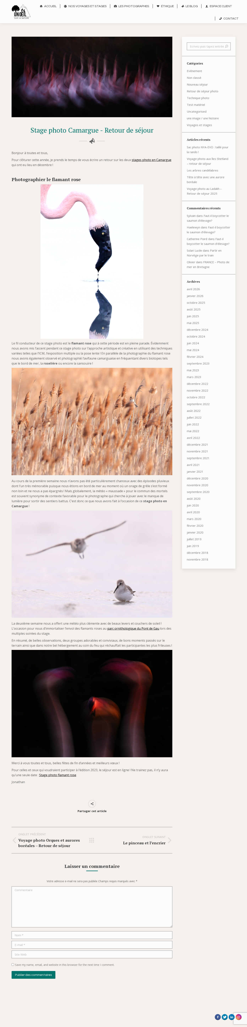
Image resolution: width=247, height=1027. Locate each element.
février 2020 (195, 525)
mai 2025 (193, 323)
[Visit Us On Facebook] (217, 1021)
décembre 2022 (197, 384)
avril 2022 (193, 438)
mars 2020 (194, 519)
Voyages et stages (199, 125)
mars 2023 (194, 377)
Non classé (194, 78)
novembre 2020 (197, 485)
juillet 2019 (194, 539)
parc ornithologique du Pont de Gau (133, 628)
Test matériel (196, 105)
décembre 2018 (197, 553)
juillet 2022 (194, 417)
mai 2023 (193, 370)
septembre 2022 (198, 404)
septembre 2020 (198, 492)
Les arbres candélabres (202, 170)
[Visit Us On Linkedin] (231, 1021)
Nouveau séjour (197, 84)
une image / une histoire (203, 118)
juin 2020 (193, 505)
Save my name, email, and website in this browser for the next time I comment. (64, 965)
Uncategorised (196, 111)
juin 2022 (193, 424)
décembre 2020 (197, 478)
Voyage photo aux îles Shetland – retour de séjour (207, 161)
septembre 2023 (198, 363)
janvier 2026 (195, 296)
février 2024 (195, 357)
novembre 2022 (197, 390)
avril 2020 (193, 512)
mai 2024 (193, 350)
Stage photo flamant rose (57, 775)
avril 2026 (193, 289)
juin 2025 (193, 316)
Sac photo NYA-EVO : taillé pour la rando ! (207, 149)
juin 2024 (193, 343)
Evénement (194, 71)
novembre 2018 (197, 559)
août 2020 (193, 498)
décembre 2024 (197, 330)
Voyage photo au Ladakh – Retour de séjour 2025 (204, 191)
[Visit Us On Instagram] (238, 1021)
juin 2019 (193, 546)
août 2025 (193, 309)
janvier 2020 (195, 532)
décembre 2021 (197, 444)
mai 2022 (193, 431)
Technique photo (198, 98)
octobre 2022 (196, 397)
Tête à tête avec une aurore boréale (205, 179)
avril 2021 (193, 465)
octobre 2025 (196, 302)
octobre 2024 (196, 336)
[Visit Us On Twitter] (224, 1021)
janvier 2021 (195, 471)
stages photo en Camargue (151, 160)
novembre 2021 (197, 451)
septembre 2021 (198, 458)
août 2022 (193, 411)
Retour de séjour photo (202, 91)
